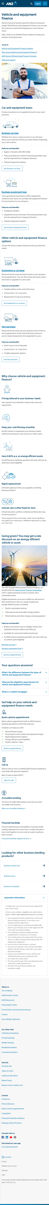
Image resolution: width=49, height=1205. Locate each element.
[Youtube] (11, 1137)
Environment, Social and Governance (16, 1009)
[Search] (31, 3)
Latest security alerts (10, 1075)
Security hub (7, 1066)
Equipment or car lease (13, 270)
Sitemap (4, 1170)
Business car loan (10, 132)
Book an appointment (12, 655)
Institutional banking (10, 1033)
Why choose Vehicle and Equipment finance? (19, 52)
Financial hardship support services (17, 838)
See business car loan (12, 168)
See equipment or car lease (14, 303)
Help (3, 1175)
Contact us (6, 1099)
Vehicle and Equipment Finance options (17, 48)
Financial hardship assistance (13, 1118)
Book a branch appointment (13, 1108)
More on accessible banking (14, 808)
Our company (7, 990)
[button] (45, 3)
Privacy (4, 1161)
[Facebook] (3, 1137)
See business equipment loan (15, 227)
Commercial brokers (9, 1052)
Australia (7, 1157)
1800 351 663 (9, 780)
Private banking (8, 1038)
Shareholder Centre (9, 1005)
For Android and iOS (10, 1147)
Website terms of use (9, 1166)
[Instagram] (15, 1137)
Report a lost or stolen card (12, 1085)
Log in (37, 3)
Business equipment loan (14, 191)
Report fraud (7, 1080)
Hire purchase (8, 326)
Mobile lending (8, 1042)
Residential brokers (9, 1047)
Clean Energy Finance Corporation (28, 590)
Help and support (8, 60)
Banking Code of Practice (12, 1123)
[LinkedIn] (7, 1137)
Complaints (6, 1113)
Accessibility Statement (11, 1019)
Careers (4, 1014)
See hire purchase (11, 359)
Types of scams (7, 1071)
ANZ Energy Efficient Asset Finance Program (19, 56)
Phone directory (8, 1104)
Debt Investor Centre (10, 995)
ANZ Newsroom (8, 1000)
